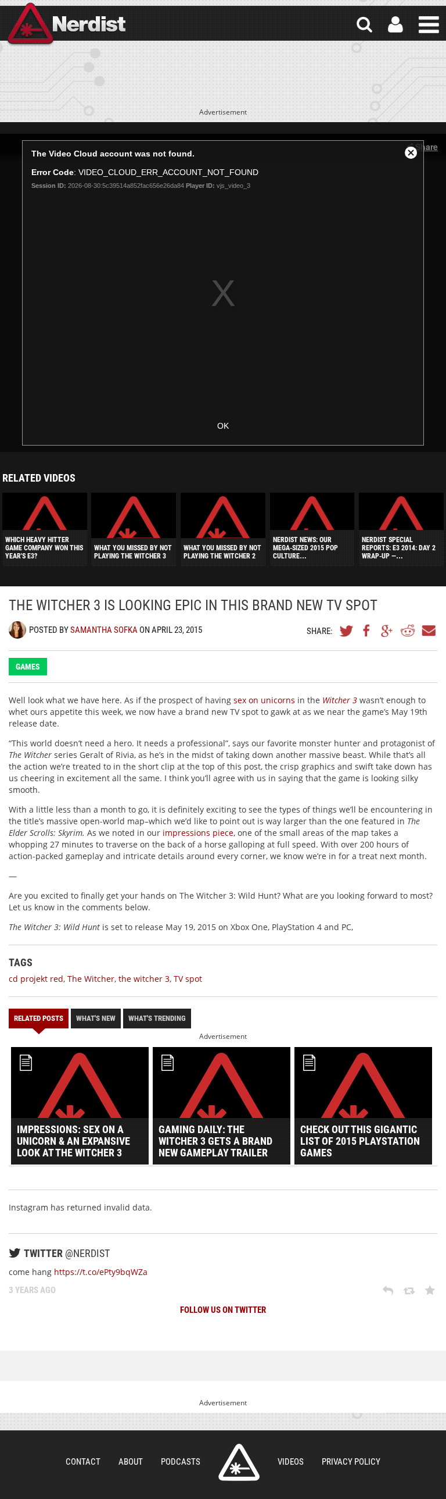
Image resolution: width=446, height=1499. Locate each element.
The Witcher (90, 978)
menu (429, 24)
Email (428, 630)
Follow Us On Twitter (223, 1310)
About (130, 1462)
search (364, 24)
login (395, 24)
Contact (83, 1462)
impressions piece (198, 832)
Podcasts (180, 1462)
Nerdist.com (239, 1462)
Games (28, 666)
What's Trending (157, 1018)
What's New (96, 1018)
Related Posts (38, 1018)
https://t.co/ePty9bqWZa (101, 1271)
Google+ (387, 630)
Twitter (346, 630)
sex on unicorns (264, 700)
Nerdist (65, 24)
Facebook (367, 630)
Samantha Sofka (104, 630)
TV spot (188, 978)
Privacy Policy (351, 1462)
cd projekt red (36, 978)
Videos (291, 1462)
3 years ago (32, 1290)
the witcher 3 (144, 978)
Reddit (407, 630)
